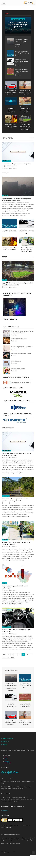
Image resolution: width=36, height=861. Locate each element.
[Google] (8, 772)
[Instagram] (14, 772)
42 (8, 657)
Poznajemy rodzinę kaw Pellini (19, 338)
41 (4, 657)
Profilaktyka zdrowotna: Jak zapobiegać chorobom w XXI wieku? (22, 61)
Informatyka (6, 160)
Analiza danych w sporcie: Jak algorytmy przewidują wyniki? (21, 71)
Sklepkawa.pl (4, 810)
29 (27, 654)
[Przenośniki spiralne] (15, 420)
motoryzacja (8, 763)
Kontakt (4, 744)
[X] (5, 772)
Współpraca (6, 741)
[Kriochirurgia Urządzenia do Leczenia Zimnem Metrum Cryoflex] (17, 382)
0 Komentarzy (22, 29)
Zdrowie (5, 195)
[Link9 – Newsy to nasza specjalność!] (29, 3)
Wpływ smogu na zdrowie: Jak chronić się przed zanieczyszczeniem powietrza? (21, 42)
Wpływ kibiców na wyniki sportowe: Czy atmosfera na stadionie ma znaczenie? (25, 127)
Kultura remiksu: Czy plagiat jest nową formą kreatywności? (25, 92)
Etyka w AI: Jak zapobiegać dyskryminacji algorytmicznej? (11, 109)
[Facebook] (2, 772)
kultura (6, 760)
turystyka (7, 761)
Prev (4, 654)
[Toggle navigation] (3, 3)
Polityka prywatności (8, 738)
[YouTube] (17, 772)
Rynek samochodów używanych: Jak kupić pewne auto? (10, 92)
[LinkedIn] (11, 772)
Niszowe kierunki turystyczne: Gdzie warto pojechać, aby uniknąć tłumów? (15, 500)
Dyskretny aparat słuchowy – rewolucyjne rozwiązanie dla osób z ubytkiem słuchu (21, 347)
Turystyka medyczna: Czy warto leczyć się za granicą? (22, 52)
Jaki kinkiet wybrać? (16, 361)
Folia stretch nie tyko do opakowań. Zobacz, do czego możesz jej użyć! (22, 332)
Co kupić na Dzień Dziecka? (18, 368)
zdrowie (6, 757)
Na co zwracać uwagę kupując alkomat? (21, 353)
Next (12, 657)
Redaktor (14, 29)
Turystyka (6, 496)
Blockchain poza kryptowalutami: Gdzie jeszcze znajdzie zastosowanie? (16, 165)
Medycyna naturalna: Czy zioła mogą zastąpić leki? (11, 126)
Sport (18, 19)
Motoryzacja (6, 626)
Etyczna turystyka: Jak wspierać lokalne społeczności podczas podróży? (25, 109)
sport (6, 758)
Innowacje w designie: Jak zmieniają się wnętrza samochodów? (16, 630)
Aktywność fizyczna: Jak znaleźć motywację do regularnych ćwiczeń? (27, 249)
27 (19, 654)
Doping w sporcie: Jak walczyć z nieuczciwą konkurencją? (15, 587)
